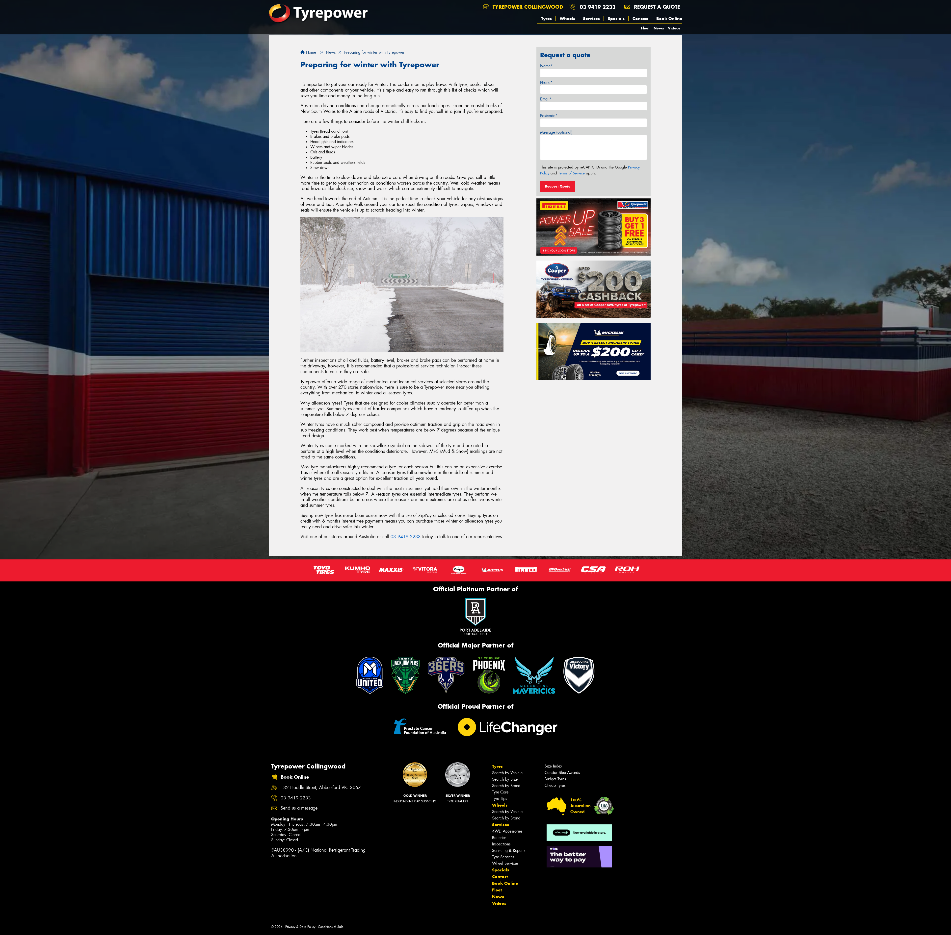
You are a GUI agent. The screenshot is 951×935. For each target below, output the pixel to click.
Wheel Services (505, 863)
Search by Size (505, 779)
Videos (674, 28)
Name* (546, 66)
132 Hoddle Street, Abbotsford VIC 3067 (321, 788)
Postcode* (548, 115)
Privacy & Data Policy (300, 927)
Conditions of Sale (330, 927)
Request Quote (557, 186)
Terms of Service (571, 173)
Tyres (546, 18)
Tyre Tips (499, 798)
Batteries (499, 837)
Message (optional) (556, 132)
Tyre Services (503, 857)
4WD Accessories (507, 831)
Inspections (501, 844)
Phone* (546, 82)
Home (310, 52)
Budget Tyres (555, 779)
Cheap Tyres (555, 785)
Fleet (645, 28)
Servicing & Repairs (508, 850)
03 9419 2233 (597, 7)
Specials (616, 18)
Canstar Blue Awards (562, 772)
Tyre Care (500, 792)
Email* (546, 99)
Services (591, 18)
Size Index (553, 766)
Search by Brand (506, 785)
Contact (640, 18)
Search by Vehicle (507, 772)
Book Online (669, 18)
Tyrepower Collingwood (527, 7)
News (659, 28)
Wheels (567, 18)
